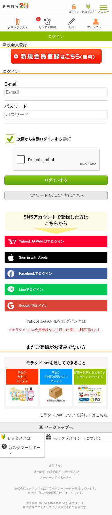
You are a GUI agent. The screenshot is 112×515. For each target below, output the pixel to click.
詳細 (67, 138)
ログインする (56, 180)
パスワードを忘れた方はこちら (56, 195)
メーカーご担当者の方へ (56, 477)
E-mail (11, 84)
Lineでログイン (31, 290)
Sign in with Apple (33, 257)
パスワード (15, 106)
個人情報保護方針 (50, 492)
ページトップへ (59, 427)
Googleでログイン (33, 306)
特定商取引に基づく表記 (63, 471)
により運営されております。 (56, 507)
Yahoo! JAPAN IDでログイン (41, 241)
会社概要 (39, 471)
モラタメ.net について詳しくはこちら (73, 415)
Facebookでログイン (35, 274)
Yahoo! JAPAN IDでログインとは (56, 321)
